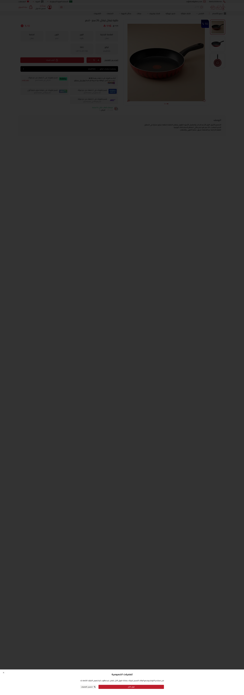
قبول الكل (131, 686)
